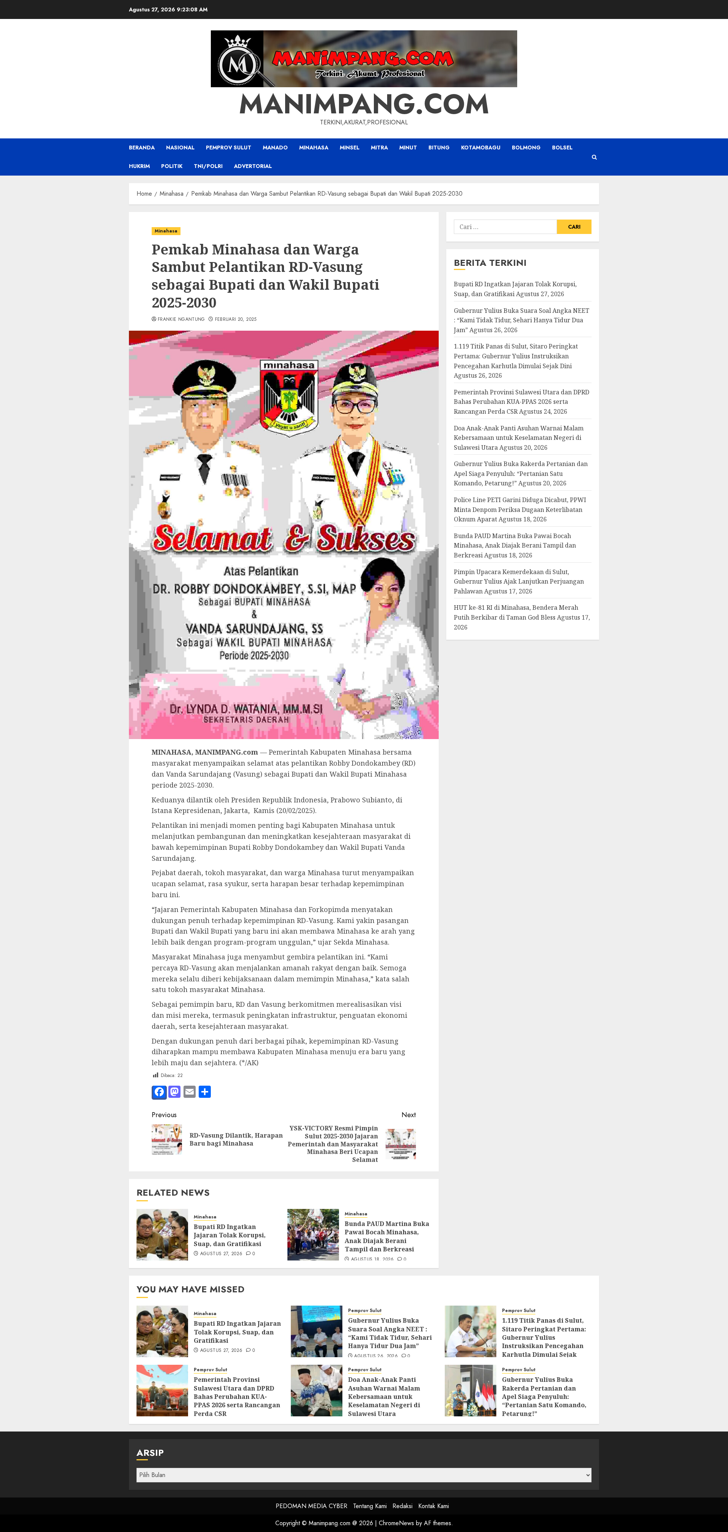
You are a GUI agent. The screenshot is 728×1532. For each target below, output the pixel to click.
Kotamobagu (480, 147)
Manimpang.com (364, 104)
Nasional (180, 147)
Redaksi (402, 1506)
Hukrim (139, 166)
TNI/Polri (208, 166)
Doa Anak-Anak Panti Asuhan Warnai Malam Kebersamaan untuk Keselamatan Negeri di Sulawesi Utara (519, 437)
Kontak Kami (433, 1506)
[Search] (594, 157)
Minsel (349, 147)
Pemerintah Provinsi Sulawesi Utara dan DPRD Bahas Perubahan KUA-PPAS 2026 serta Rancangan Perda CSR (521, 401)
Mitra (379, 147)
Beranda (142, 147)
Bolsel (562, 147)
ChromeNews (396, 1523)
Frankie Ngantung (181, 320)
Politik (171, 166)
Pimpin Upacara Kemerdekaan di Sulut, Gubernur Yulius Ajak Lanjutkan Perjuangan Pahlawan (519, 581)
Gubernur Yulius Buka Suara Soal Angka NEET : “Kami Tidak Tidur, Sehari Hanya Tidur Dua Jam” (521, 320)
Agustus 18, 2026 (372, 1260)
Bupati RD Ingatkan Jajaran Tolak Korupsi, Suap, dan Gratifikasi (230, 1235)
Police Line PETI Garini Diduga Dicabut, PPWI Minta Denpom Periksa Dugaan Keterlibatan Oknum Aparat (520, 509)
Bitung (439, 147)
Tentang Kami (370, 1506)
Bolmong (526, 147)
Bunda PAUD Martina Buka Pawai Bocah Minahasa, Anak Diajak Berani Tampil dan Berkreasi (387, 1236)
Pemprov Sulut (228, 147)
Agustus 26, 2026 (376, 1356)
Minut (408, 147)
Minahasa (313, 147)
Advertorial (253, 166)
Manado (275, 147)
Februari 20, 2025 (236, 320)
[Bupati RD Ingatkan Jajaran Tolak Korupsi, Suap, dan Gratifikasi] (162, 1234)
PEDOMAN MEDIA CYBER (311, 1506)
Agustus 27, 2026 (221, 1254)
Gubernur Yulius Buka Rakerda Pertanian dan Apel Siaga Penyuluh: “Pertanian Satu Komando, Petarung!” (521, 473)
